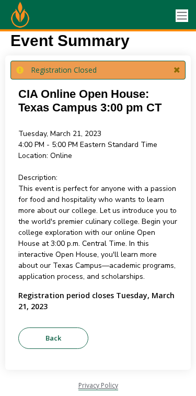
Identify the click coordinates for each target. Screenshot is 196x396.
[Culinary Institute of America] (47, 15)
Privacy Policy (98, 385)
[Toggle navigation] (181, 16)
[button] (177, 70)
